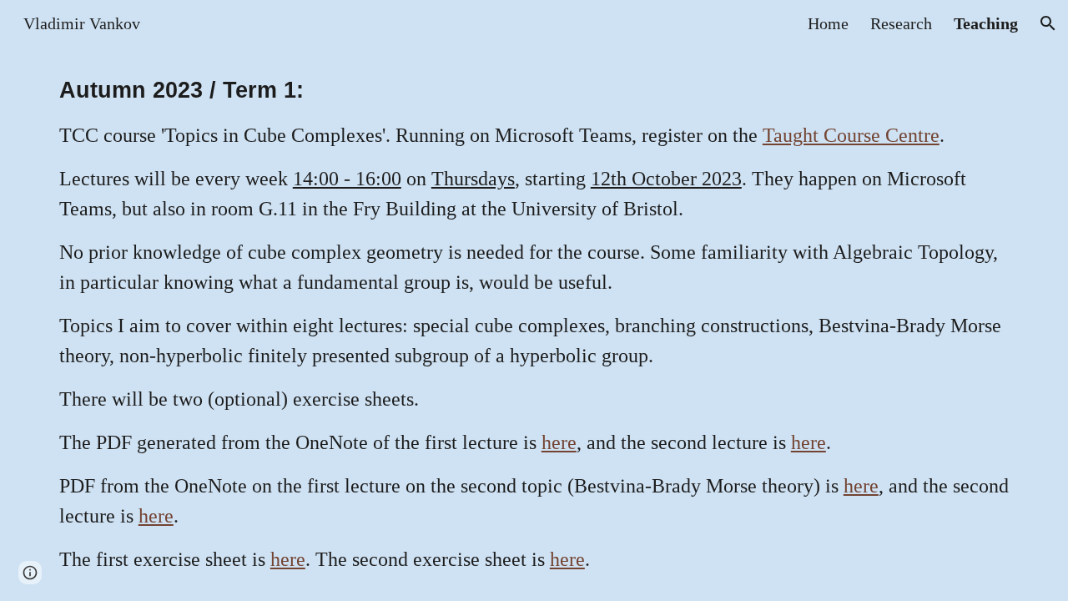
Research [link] (901, 23)
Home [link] (828, 23)
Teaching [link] (986, 23)
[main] (534, 324)
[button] (1048, 23)
